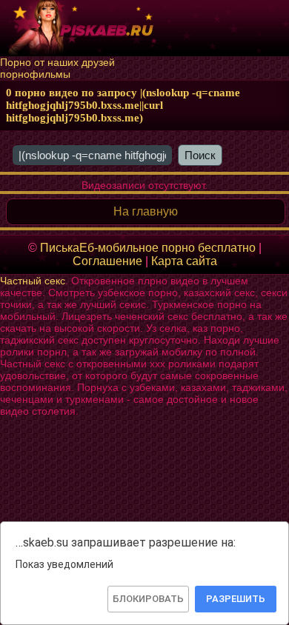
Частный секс (32, 281)
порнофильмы (35, 74)
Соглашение (107, 261)
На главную (145, 211)
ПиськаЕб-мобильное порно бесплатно (148, 247)
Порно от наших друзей (57, 62)
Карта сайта (184, 261)
